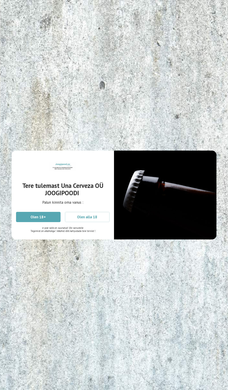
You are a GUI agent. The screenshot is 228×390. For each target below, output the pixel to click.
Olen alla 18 (87, 217)
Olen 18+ (38, 217)
